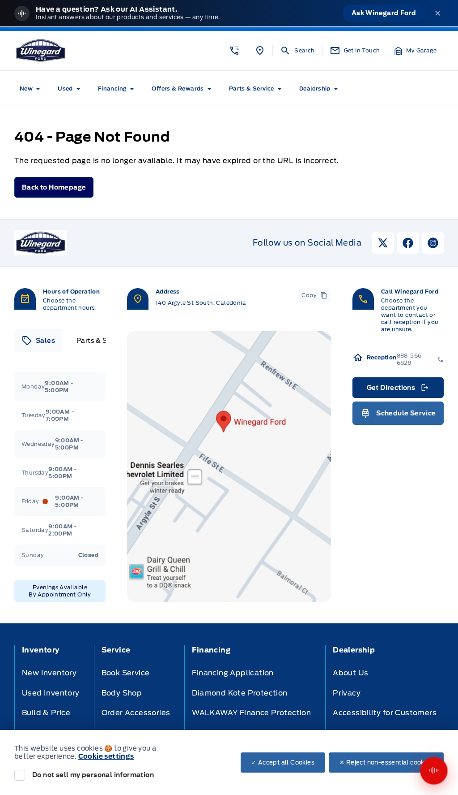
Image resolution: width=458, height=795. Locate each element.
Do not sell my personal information (93, 774)
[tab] (38, 340)
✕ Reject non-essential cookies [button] (386, 762)
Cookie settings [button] (106, 756)
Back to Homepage (54, 187)
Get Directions (397, 390)
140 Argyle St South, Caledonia (201, 302)
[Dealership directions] (229, 466)
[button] (234, 50)
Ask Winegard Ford (384, 13)
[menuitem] (31, 88)
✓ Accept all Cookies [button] (282, 762)
